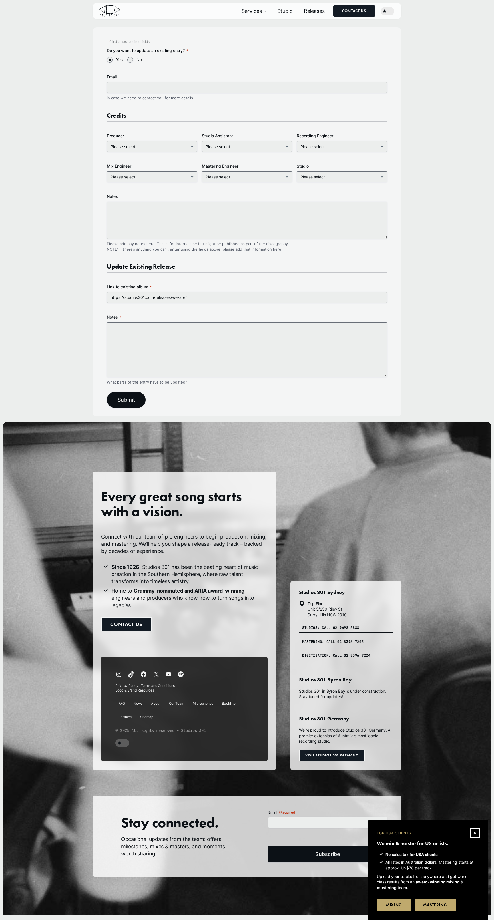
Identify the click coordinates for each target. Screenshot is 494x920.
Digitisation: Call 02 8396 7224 (336, 655)
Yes (119, 59)
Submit (126, 400)
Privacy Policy (126, 685)
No (139, 59)
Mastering (435, 905)
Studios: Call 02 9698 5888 (330, 627)
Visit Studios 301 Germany (331, 755)
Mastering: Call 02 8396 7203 (333, 641)
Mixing (394, 905)
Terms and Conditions (158, 685)
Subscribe (327, 854)
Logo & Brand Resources (134, 690)
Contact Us (354, 11)
